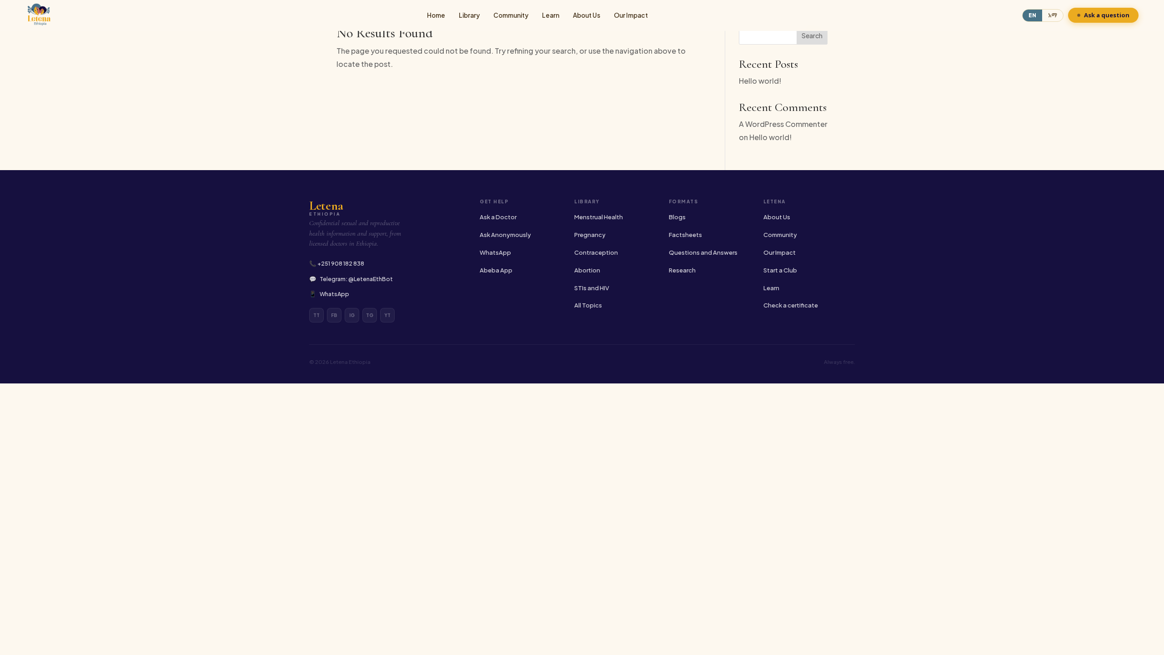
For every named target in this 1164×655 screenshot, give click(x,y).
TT (316, 315)
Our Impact (631, 15)
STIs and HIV (591, 288)
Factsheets (685, 234)
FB (334, 315)
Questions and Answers (703, 252)
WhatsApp (334, 293)
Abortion (587, 270)
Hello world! (760, 81)
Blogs (677, 217)
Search (812, 35)
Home (436, 15)
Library (469, 15)
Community (510, 15)
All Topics (588, 305)
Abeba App (496, 270)
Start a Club (780, 270)
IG (352, 315)
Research (682, 270)
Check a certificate (790, 305)
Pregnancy (590, 234)
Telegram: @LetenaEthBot (356, 278)
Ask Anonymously (505, 234)
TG (369, 315)
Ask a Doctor (498, 217)
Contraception (596, 252)
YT (387, 315)
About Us (586, 15)
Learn (550, 15)
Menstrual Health (598, 217)
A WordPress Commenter (783, 124)
